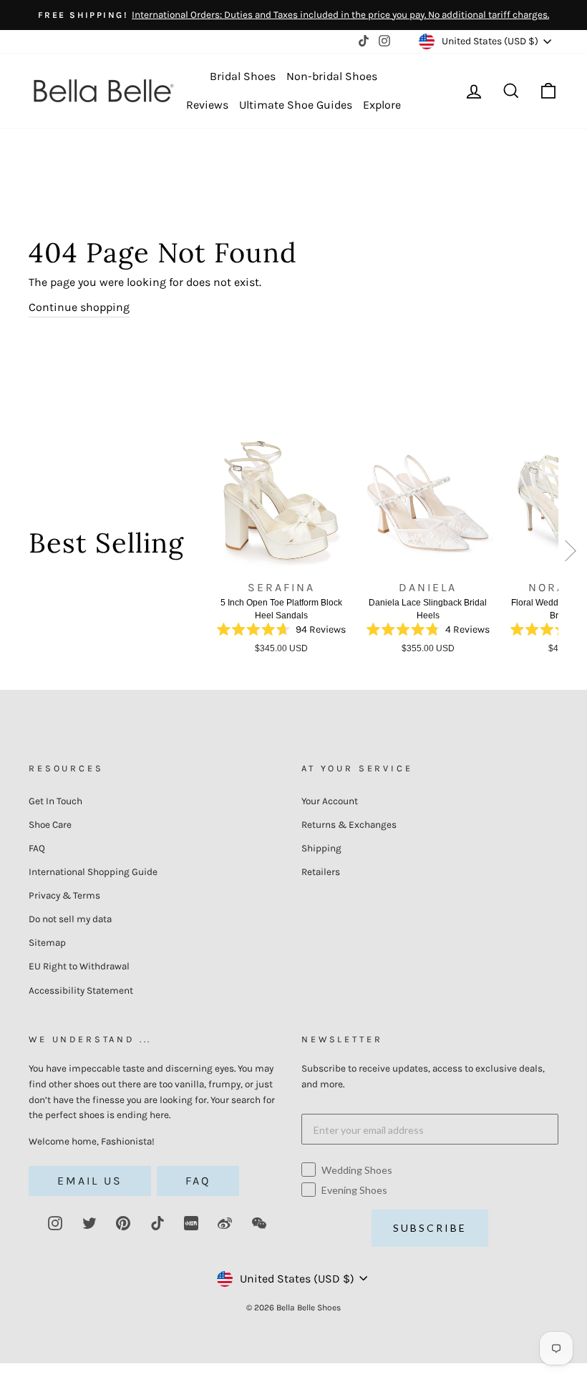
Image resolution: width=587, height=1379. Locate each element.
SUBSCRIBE (430, 1228)
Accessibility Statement (81, 990)
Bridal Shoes (243, 76)
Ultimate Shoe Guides (295, 105)
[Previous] (199, 548)
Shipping (321, 848)
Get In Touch (55, 801)
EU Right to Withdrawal (79, 966)
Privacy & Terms (64, 895)
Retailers (320, 871)
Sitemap (47, 942)
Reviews (207, 105)
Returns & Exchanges (349, 824)
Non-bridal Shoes (331, 76)
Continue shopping (79, 307)
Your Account (329, 801)
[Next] (571, 554)
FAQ (37, 848)
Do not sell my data (70, 919)
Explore (382, 105)
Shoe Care (50, 824)
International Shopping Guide (93, 871)
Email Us (89, 1180)
